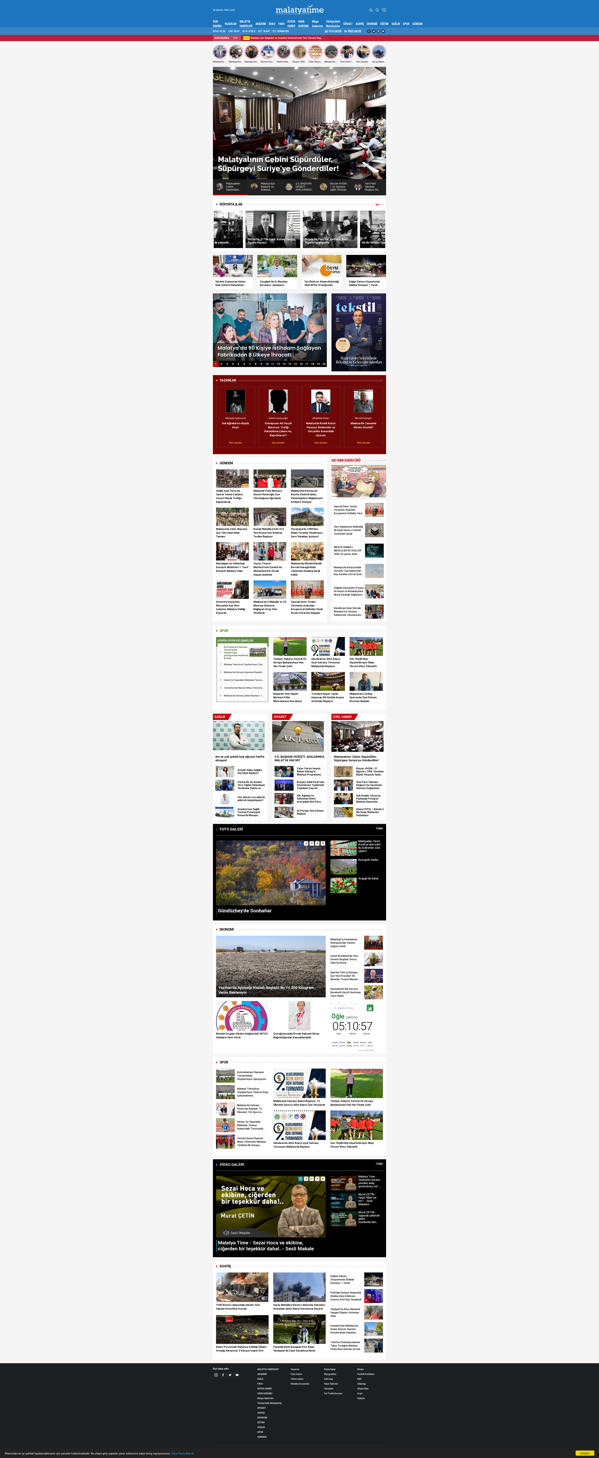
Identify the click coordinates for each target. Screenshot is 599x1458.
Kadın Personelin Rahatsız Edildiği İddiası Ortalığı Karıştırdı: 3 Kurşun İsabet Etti (241, 1348)
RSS (359, 1379)
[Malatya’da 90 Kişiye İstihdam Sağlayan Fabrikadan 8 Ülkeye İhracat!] (270, 326)
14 (289, 363)
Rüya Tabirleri (331, 1384)
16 (301, 363)
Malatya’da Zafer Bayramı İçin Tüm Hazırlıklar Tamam (231, 532)
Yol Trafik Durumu (333, 1393)
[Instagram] (378, 31)
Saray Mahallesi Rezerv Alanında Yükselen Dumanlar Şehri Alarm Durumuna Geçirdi (299, 1306)
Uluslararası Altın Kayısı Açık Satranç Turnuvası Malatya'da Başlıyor (325, 662)
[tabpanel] (242, 229)
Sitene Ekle (362, 1388)
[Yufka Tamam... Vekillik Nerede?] (358, 481)
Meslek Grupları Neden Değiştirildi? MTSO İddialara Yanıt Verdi (242, 1035)
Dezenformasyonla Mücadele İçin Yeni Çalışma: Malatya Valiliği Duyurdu (230, 607)
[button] (220, 415)
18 (312, 363)
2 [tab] (378, 204)
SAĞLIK (396, 23)
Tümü (379, 828)
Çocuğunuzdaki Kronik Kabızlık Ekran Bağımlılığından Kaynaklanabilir (296, 1035)
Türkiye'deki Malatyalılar (333, 23)
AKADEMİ (261, 23)
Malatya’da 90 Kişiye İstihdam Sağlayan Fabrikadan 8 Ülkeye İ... (307, 37)
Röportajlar (330, 1369)
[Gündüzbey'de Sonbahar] (271, 872)
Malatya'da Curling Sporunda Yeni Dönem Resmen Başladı (363, 697)
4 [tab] (382, 204)
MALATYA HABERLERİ (246, 23)
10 (267, 363)
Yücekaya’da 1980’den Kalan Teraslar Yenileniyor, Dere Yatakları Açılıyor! (307, 532)
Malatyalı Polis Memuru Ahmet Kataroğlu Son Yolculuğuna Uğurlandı (267, 494)
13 (284, 363)
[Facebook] (369, 31)
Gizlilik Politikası (365, 1374)
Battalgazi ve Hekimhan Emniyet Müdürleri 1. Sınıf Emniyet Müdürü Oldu (232, 567)
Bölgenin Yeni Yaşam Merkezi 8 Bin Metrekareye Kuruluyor (287, 697)
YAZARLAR (231, 23)
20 (324, 363)
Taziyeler (329, 1388)
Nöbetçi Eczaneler (300, 1384)
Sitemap (361, 1384)
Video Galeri (297, 1379)
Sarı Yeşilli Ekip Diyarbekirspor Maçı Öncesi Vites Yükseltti (363, 662)
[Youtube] (383, 31)
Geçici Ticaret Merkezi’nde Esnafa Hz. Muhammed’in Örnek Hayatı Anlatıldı (268, 569)
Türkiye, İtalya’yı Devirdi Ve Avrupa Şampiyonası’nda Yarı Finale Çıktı (289, 662)
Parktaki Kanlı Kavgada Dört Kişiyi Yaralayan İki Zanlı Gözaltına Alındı (294, 1348)
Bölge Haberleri (317, 23)
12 (278, 363)
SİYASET (348, 23)
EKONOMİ (372, 23)
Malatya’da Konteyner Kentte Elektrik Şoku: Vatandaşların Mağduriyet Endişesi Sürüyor (307, 496)
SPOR (406, 23)
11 (272, 363)
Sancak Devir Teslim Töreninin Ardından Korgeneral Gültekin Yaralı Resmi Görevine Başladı (307, 607)
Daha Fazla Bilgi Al (183, 1453)
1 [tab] (376, 204)
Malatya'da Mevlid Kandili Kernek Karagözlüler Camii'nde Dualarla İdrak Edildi (306, 569)
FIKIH (281, 23)
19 (318, 363)
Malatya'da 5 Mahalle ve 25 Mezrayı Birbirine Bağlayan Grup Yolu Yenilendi (269, 607)
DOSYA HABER (291, 23)
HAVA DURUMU (303, 23)
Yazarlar (295, 1369)
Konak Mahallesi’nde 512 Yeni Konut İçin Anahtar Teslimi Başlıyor (268, 532)
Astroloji (328, 1379)
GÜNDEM (417, 23)
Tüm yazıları (218, 442)
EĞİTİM (384, 23)
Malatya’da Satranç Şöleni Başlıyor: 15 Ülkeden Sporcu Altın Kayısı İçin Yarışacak (299, 1102)
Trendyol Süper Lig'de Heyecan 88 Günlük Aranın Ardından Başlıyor (327, 697)
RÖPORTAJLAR (231, 204)
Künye (360, 1369)
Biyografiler (330, 1374)
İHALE (272, 23)
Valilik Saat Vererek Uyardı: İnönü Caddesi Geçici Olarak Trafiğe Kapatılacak (229, 496)
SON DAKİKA (217, 23)
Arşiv (360, 1393)
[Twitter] (374, 31)
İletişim (361, 1398)
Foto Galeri (296, 1374)
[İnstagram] (216, 1375)
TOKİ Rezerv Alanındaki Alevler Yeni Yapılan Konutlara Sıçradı (238, 1306)
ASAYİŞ (360, 23)
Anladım (585, 1453)
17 (306, 363)
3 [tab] (379, 204)
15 (295, 363)
